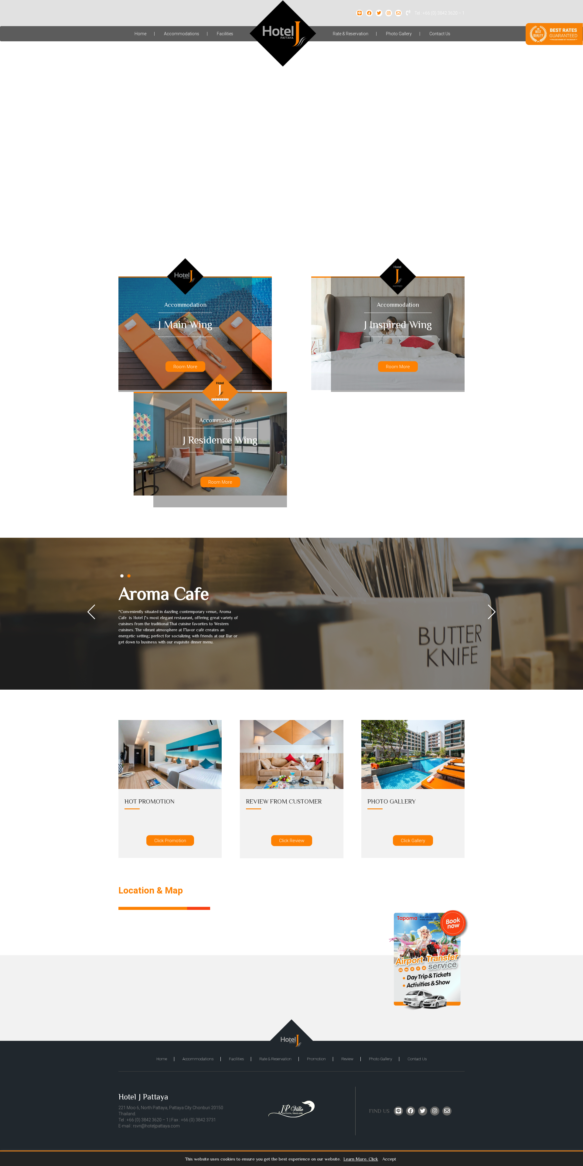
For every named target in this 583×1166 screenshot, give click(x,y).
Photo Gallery (399, 33)
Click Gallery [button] (413, 840)
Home (140, 33)
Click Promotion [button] (170, 840)
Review (347, 1058)
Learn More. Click (360, 1159)
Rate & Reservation (350, 33)
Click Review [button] (291, 840)
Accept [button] (389, 1159)
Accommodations (181, 33)
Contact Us (439, 33)
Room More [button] (185, 366)
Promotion (316, 1058)
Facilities (225, 33)
